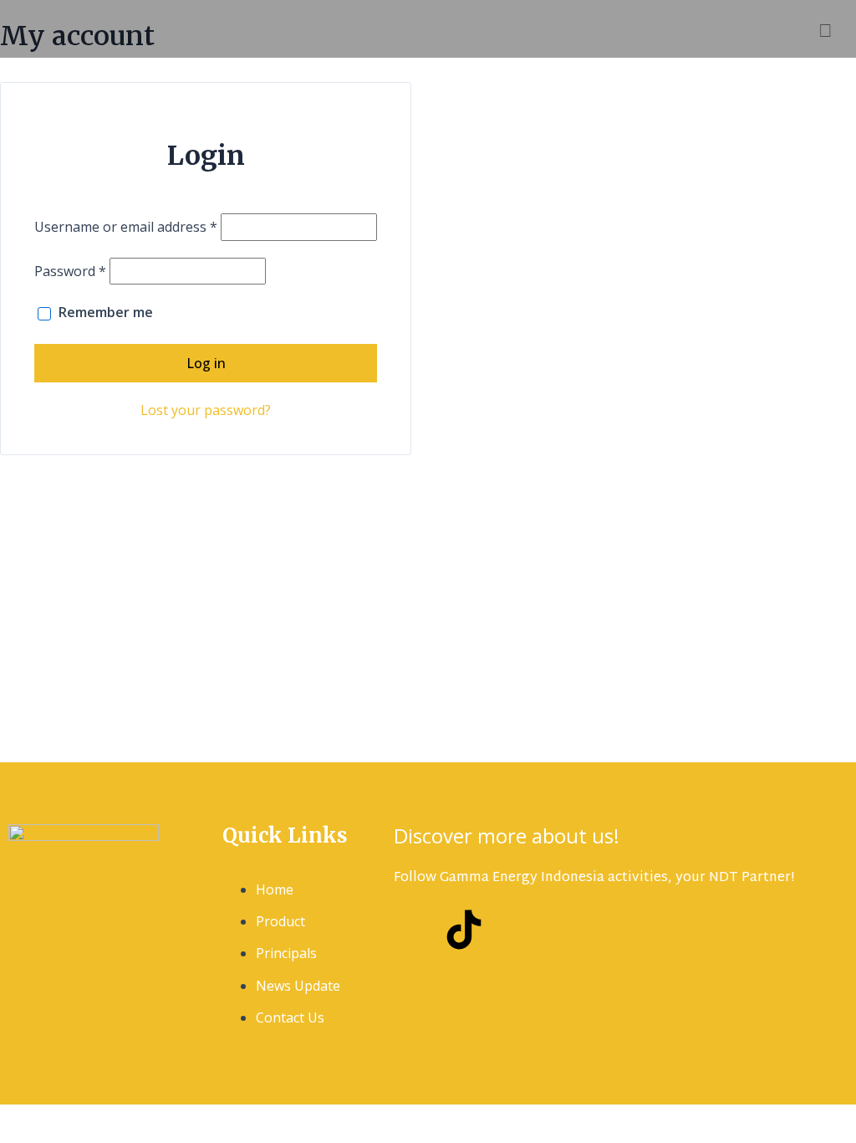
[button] (496, 28)
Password (70, 271)
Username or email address (125, 227)
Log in (206, 363)
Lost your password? (205, 410)
